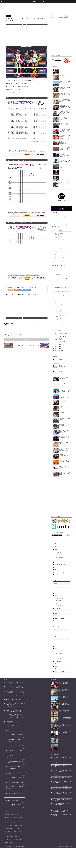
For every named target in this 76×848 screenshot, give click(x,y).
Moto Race (25, 7)
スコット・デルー (14, 294)
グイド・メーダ (17, 828)
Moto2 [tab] (60, 230)
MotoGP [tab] (55, 216)
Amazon (10, 289)
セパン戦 (14, 831)
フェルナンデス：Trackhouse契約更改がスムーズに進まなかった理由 (15, 767)
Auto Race (53, 7)
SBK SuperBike (58, 562)
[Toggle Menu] (1, 1)
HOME (56, 546)
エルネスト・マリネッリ (18, 825)
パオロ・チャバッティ (8, 834)
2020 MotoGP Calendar (42, 7)
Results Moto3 (60, 559)
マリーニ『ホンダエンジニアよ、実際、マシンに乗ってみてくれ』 (15, 787)
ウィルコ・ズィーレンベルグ (9, 825)
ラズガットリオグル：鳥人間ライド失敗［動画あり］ (15, 746)
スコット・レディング (8, 831)
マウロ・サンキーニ (8, 839)
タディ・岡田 (19, 831)
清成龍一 (6, 842)
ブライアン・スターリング (17, 836)
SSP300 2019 (29, 294)
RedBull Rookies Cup (59, 572)
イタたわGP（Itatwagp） (58, 532)
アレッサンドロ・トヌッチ (15, 820)
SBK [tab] (60, 216)
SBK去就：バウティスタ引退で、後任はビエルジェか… (15, 751)
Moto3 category (59, 557)
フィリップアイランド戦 (8, 836)
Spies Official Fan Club (14, 817)
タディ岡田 (6, 833)
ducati (18, 814)
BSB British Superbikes (60, 564)
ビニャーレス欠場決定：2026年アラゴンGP (14, 725)
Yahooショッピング (25, 289)
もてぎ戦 (20, 817)
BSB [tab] (65, 216)
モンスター (21, 839)
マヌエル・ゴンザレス (22, 294)
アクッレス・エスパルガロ (9, 819)
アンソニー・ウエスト (16, 822)
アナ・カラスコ (17, 819)
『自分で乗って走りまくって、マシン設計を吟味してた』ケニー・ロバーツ (15, 740)
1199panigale (7, 814)
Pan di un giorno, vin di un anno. (19, 846)
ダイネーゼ (11, 833)
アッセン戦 (8, 294)
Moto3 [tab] (66, 230)
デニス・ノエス (17, 833)
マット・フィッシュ (15, 839)
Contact (67, 7)
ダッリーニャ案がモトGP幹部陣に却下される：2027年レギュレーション (14, 800)
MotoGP (13, 7)
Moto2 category (59, 554)
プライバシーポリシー (8, 846)
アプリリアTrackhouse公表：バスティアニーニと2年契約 (15, 762)
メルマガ (7, 10)
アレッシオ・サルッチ (8, 822)
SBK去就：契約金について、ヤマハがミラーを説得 (15, 756)
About (60, 7)
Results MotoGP (60, 552)
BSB (32, 7)
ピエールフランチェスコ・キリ (17, 834)
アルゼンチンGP (7, 820)
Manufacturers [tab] (65, 291)
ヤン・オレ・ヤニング (36, 294)
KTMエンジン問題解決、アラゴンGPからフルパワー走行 (15, 778)
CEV (56, 569)
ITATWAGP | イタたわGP (38, 1)
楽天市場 (17, 289)
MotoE (56, 567)
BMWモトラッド (13, 814)
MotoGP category (59, 550)
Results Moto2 (60, 555)
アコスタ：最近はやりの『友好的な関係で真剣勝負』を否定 (15, 773)
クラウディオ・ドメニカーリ (9, 828)
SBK (19, 7)
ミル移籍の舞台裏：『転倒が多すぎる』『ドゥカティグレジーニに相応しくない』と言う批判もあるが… (15, 794)
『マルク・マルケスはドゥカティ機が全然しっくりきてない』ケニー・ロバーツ (15, 735)
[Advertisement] (27, 36)
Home (7, 7)
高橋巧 (11, 842)
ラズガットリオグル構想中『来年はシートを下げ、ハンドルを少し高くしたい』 (15, 805)
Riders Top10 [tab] (56, 291)
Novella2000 (7, 817)
